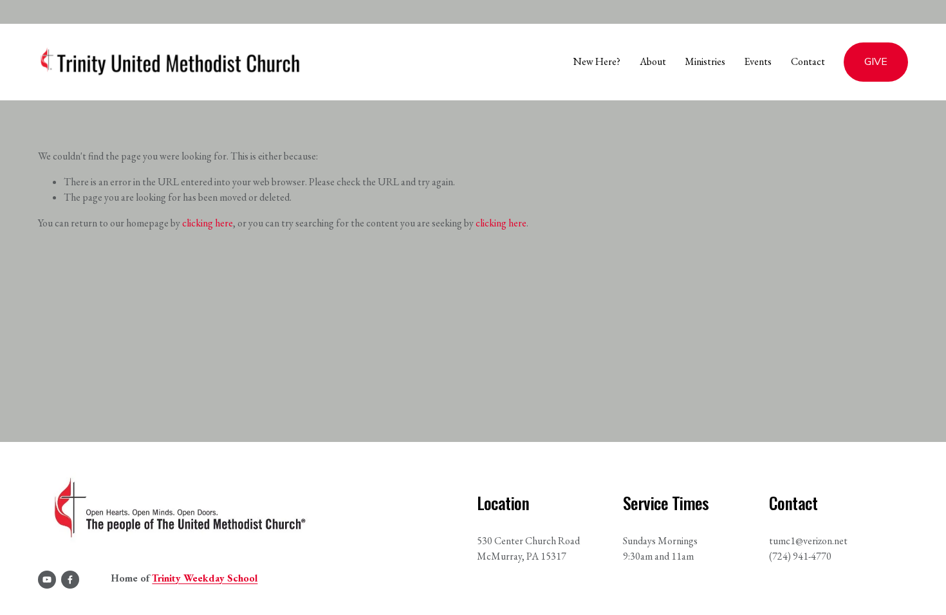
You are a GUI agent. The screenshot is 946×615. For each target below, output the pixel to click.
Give (875, 62)
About (653, 61)
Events (758, 61)
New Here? (596, 61)
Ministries (705, 61)
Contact (808, 61)
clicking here (207, 223)
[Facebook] (70, 580)
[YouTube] (47, 580)
